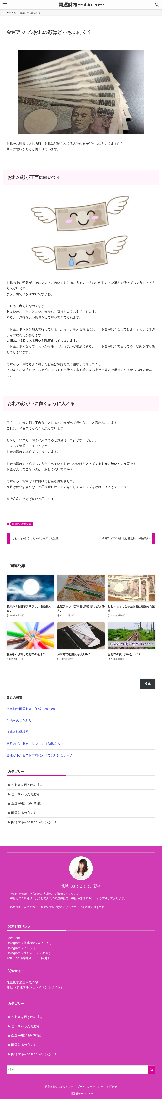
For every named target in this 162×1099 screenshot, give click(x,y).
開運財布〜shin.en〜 (81, 4)
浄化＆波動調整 (18, 732)
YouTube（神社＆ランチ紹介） (29, 958)
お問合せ (112, 1086)
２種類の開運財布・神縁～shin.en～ (32, 709)
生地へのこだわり (19, 720)
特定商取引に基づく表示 (59, 1086)
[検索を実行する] (151, 1069)
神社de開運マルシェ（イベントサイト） (35, 987)
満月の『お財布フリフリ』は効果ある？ (35, 743)
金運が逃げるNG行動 (26, 803)
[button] (157, 4)
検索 (148, 683)
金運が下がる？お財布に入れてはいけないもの (40, 755)
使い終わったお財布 (25, 794)
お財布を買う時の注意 (27, 784)
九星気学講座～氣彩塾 (22, 982)
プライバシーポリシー (90, 1086)
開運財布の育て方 (21, 524)
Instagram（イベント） (23, 948)
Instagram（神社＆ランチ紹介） (29, 953)
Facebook (14, 937)
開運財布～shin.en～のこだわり (33, 822)
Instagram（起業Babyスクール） (30, 943)
